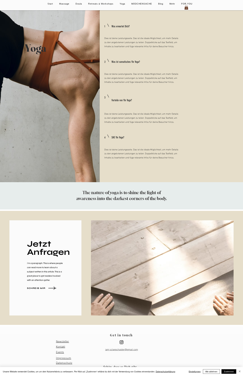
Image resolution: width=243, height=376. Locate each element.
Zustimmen (229, 371)
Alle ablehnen (211, 371)
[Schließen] (239, 371)
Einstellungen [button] (195, 371)
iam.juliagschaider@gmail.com (121, 349)
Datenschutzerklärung (165, 371)
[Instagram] (121, 342)
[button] (64, 4)
